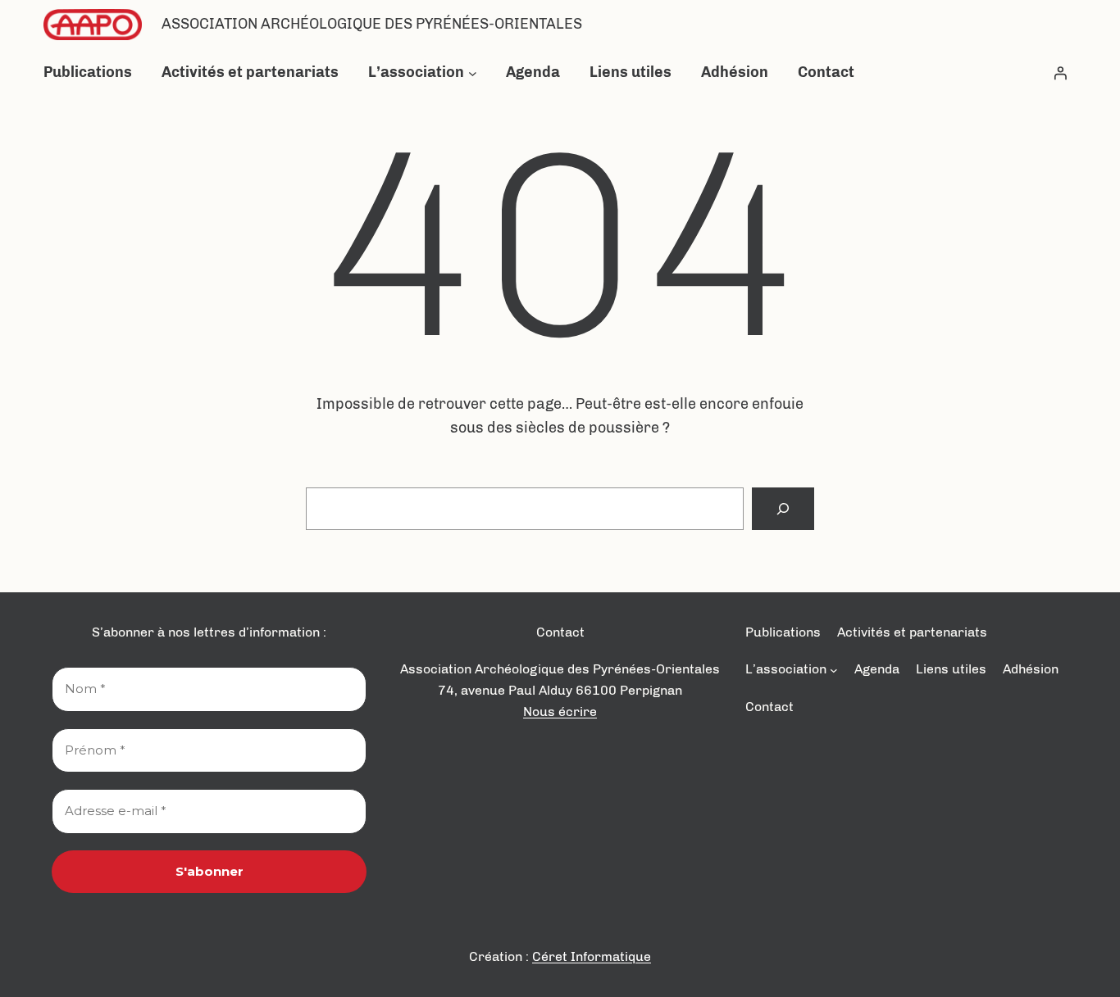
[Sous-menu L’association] (472, 72)
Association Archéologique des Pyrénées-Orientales (372, 24)
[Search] (783, 508)
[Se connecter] (1060, 73)
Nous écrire (560, 711)
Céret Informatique (591, 956)
